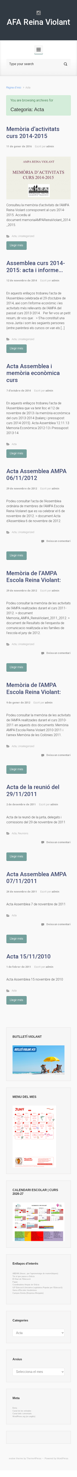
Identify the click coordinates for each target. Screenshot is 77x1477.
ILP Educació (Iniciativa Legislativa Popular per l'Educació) (37, 1288)
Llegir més (16, 245)
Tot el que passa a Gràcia (23, 1276)
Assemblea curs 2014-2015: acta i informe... (35, 267)
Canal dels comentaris (22, 1414)
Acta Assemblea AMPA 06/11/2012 (36, 475)
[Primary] (38, 49)
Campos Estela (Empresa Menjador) (28, 1293)
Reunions (23, 833)
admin (50, 146)
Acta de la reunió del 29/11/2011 (32, 790)
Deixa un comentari (58, 541)
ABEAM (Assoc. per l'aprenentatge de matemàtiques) (35, 1273)
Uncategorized (26, 236)
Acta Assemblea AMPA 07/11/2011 (36, 878)
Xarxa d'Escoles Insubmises (25, 1290)
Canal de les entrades (22, 1411)
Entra (15, 1408)
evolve (12, 1458)
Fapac (15, 1282)
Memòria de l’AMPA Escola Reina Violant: (33, 577)
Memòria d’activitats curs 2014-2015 (33, 132)
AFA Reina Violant (38, 22)
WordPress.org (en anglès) (24, 1416)
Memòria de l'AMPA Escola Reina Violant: (33, 688)
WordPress (62, 1458)
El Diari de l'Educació (22, 1279)
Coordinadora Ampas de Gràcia (26, 1285)
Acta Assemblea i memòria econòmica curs (33, 373)
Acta (14, 236)
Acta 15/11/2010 (28, 956)
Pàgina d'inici (13, 87)
